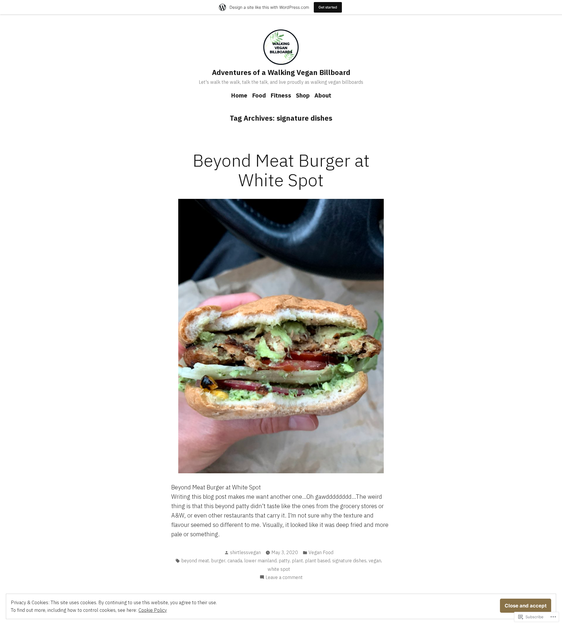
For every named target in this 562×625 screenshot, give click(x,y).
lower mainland (260, 560)
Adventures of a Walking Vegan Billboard (281, 72)
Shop (303, 95)
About (322, 95)
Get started (327, 7)
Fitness (280, 95)
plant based (317, 560)
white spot (279, 569)
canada (234, 560)
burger (218, 560)
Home (239, 95)
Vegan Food (321, 552)
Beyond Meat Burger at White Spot (281, 170)
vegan (375, 560)
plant (297, 560)
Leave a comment (284, 577)
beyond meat (195, 560)
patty (284, 560)
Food (259, 95)
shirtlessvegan (245, 552)
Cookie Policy (152, 610)
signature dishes (349, 560)
